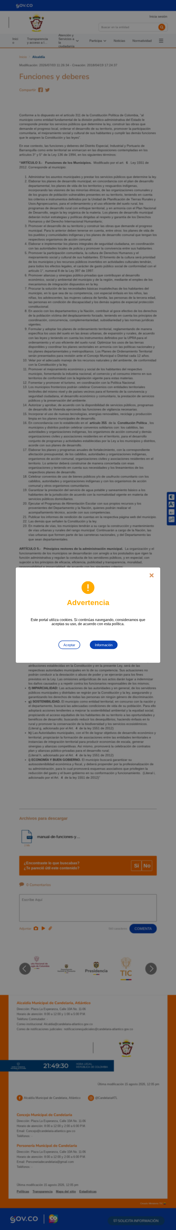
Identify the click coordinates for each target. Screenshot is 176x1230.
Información (104, 645)
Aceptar (69, 645)
